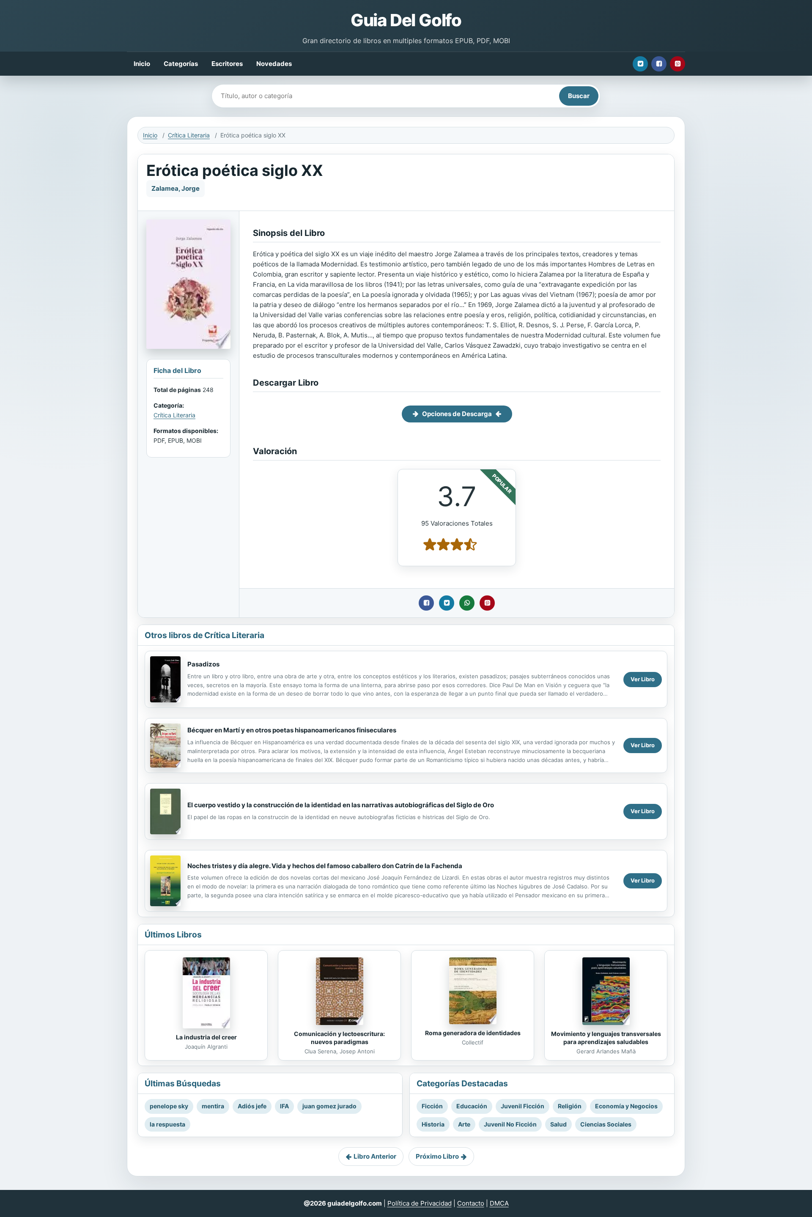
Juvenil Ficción (522, 1106)
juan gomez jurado (329, 1106)
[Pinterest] (677, 63)
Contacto (470, 1203)
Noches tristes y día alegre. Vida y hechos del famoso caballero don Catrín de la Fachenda (324, 866)
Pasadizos (203, 664)
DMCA (499, 1203)
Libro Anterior (375, 1156)
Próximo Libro (437, 1156)
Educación (471, 1106)
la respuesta (167, 1124)
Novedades (274, 64)
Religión (570, 1106)
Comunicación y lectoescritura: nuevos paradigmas (339, 1037)
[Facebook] (659, 63)
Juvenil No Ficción (510, 1124)
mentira (213, 1106)
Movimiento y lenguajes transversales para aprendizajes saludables (606, 1037)
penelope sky (169, 1106)
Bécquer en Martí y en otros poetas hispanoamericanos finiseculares (291, 730)
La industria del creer (206, 1037)
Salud (558, 1124)
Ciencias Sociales (605, 1124)
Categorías (181, 64)
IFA (284, 1106)
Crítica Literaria (189, 135)
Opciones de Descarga (457, 414)
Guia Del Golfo (406, 20)
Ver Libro (643, 679)
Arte (464, 1124)
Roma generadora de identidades (473, 1032)
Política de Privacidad (419, 1203)
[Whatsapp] (467, 603)
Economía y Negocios (626, 1106)
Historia (433, 1124)
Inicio (142, 64)
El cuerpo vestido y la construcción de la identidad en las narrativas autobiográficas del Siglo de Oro (340, 805)
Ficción (432, 1106)
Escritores (227, 64)
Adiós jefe (252, 1106)
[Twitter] (640, 63)
